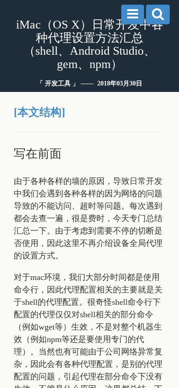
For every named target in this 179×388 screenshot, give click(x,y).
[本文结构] (39, 112)
